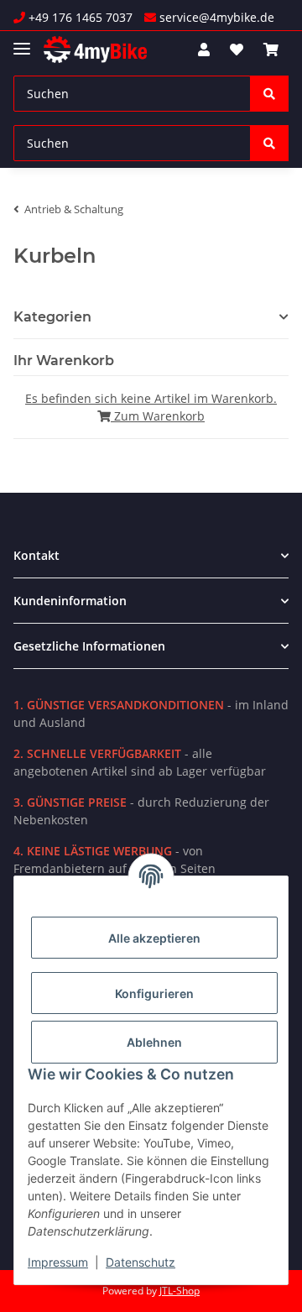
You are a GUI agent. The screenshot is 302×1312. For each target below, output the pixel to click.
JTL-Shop (179, 1290)
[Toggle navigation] (21, 41)
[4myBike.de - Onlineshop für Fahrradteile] (95, 50)
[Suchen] (269, 94)
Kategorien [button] (52, 317)
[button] (204, 49)
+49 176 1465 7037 (79, 17)
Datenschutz (140, 1262)
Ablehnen (154, 1042)
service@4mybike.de (215, 17)
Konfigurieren (154, 993)
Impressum (58, 1262)
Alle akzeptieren (154, 938)
